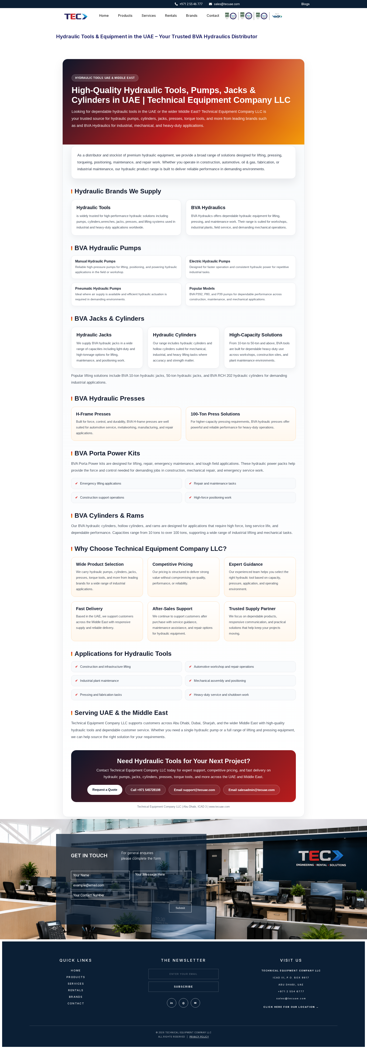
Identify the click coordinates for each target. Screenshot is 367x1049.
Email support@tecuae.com (194, 790)
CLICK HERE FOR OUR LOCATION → (291, 1006)
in (171, 1003)
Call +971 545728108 (145, 790)
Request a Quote (104, 789)
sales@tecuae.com (291, 998)
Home (104, 15)
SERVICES (76, 983)
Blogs (305, 4)
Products (125, 15)
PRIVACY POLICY (199, 1036)
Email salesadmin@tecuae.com (252, 790)
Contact (213, 15)
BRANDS (76, 996)
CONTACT (76, 1003)
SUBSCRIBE (183, 986)
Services (149, 15)
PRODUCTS (75, 977)
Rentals (171, 15)
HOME (76, 970)
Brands (191, 15)
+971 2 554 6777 (291, 991)
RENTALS (75, 990)
